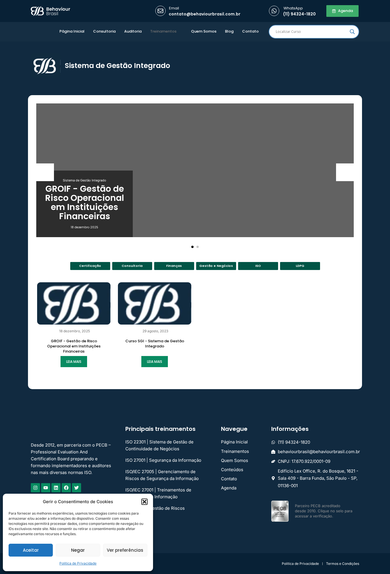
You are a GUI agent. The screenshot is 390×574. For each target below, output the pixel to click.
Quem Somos (203, 31)
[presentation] (45, 172)
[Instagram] (35, 487)
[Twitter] (76, 487)
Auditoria (133, 31)
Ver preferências (125, 550)
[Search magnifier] (352, 32)
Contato (250, 31)
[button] (144, 502)
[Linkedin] (56, 487)
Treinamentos (163, 31)
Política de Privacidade (78, 563)
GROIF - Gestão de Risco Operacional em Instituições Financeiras (84, 202)
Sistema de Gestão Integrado (84, 180)
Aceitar (31, 550)
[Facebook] (66, 487)
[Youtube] (45, 487)
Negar (78, 550)
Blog (229, 31)
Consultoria (104, 31)
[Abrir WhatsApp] (375, 559)
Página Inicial (72, 31)
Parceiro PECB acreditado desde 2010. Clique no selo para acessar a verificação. (323, 510)
